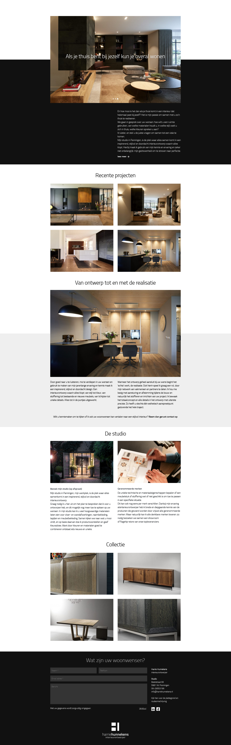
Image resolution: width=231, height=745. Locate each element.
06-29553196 (157, 688)
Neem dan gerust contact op (163, 416)
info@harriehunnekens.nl (162, 691)
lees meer (122, 156)
